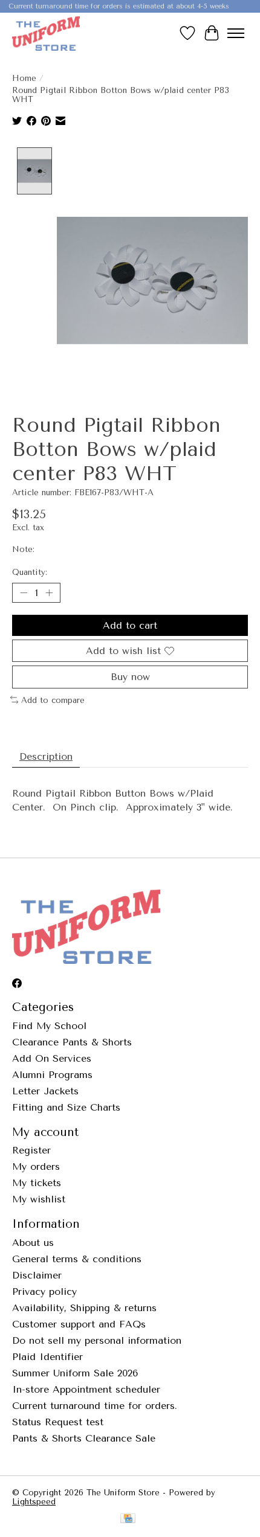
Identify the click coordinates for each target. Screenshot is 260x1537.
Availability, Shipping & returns (84, 1308)
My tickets (36, 1183)
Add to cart (130, 625)
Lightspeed (34, 1501)
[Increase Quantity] (49, 593)
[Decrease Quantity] (23, 593)
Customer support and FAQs (79, 1324)
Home (24, 78)
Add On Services (51, 1058)
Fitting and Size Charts (66, 1107)
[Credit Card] (127, 1519)
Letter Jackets (45, 1091)
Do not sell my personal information (96, 1340)
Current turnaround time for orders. (94, 1405)
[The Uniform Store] (46, 33)
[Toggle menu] (236, 33)
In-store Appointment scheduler (86, 1389)
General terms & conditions (76, 1259)
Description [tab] (46, 756)
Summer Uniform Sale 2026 (75, 1373)
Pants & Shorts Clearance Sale (83, 1438)
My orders (36, 1166)
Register (31, 1150)
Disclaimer (37, 1275)
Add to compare (53, 700)
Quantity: (29, 572)
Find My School (49, 1026)
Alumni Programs (52, 1074)
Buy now (130, 676)
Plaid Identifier (47, 1356)
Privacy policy (44, 1291)
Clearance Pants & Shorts (72, 1042)
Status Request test (57, 1422)
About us (33, 1242)
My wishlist (38, 1199)
